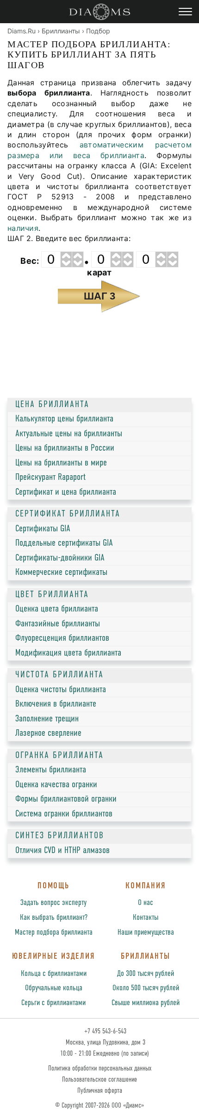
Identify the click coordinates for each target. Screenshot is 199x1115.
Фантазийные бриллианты (57, 624)
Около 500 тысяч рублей (145, 988)
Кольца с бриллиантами (54, 974)
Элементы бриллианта (50, 770)
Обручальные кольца (53, 988)
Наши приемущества (146, 933)
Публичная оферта (99, 1090)
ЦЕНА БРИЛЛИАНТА (52, 404)
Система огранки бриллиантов (63, 814)
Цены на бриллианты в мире (61, 463)
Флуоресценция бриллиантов (62, 638)
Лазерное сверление (48, 733)
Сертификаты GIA (42, 529)
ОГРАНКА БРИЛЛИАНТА (59, 755)
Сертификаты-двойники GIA (60, 558)
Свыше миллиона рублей (146, 1003)
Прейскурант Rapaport (50, 477)
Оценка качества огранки (56, 785)
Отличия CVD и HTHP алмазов (62, 850)
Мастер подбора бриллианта (54, 933)
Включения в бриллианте (55, 704)
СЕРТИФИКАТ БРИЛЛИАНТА (67, 514)
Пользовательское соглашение (99, 1079)
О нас (145, 903)
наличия (22, 228)
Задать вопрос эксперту (53, 903)
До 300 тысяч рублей (145, 974)
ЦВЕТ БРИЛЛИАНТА (52, 594)
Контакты (145, 918)
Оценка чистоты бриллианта (60, 689)
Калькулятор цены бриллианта (64, 419)
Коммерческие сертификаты (61, 572)
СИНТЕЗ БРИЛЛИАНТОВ (59, 836)
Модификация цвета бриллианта (68, 653)
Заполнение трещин (47, 719)
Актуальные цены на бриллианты (68, 434)
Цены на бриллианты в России (64, 448)
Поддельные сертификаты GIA (64, 543)
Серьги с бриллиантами (53, 1003)
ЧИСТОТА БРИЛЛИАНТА (59, 675)
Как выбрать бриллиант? (53, 918)
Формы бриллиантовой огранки (66, 799)
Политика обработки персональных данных (99, 1068)
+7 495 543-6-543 (104, 1031)
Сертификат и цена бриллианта (65, 492)
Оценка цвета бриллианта (56, 609)
